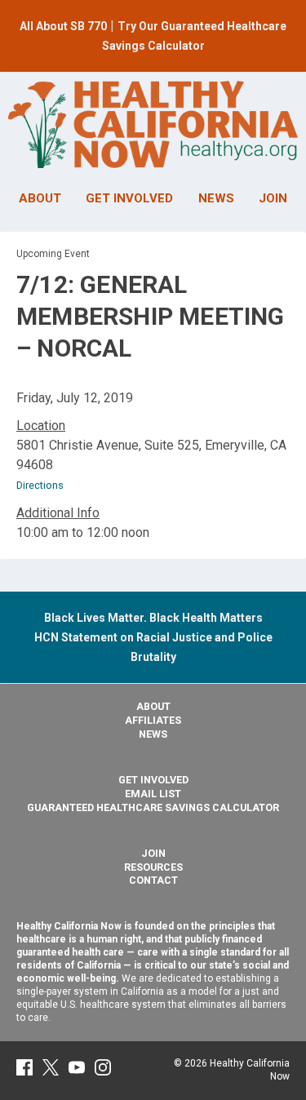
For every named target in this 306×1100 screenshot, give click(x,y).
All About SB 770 (63, 26)
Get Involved (153, 780)
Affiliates (153, 720)
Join (153, 853)
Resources (153, 867)
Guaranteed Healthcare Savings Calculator (153, 807)
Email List (153, 793)
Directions (40, 485)
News (153, 734)
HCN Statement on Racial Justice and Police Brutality (153, 637)
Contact (153, 880)
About (153, 706)
